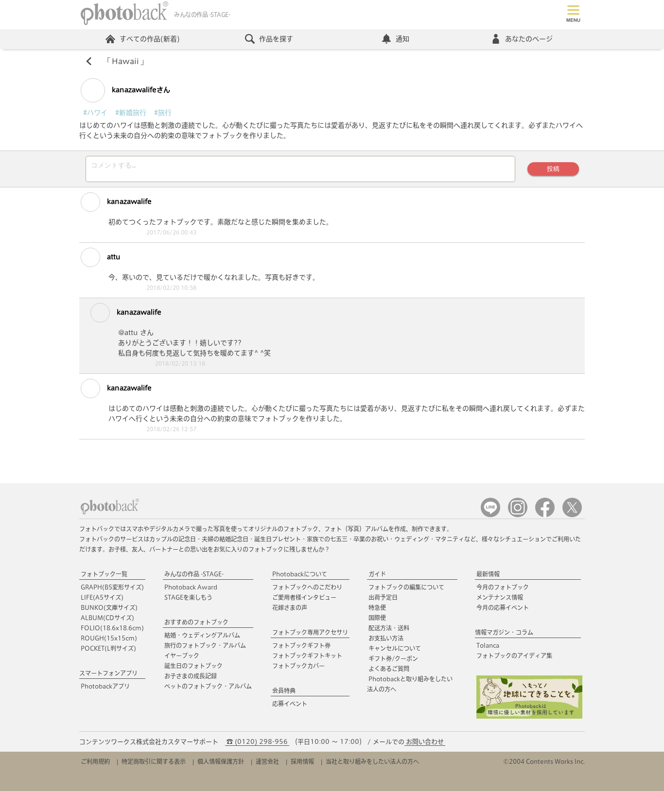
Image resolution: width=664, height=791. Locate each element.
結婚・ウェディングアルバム (202, 635)
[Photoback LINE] (490, 515)
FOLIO (112, 628)
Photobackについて (299, 574)
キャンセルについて (394, 648)
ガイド (377, 574)
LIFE (102, 597)
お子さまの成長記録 (190, 676)
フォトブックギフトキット (307, 655)
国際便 (377, 618)
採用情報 (302, 761)
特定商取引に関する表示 (154, 761)
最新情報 (488, 574)
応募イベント (289, 704)
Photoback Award (190, 587)
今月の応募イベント (502, 607)
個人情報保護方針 (220, 761)
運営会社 (267, 761)
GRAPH (112, 587)
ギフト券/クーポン (393, 658)
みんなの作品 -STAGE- (194, 574)
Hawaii (125, 61)
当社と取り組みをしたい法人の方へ (372, 761)
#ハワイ (95, 112)
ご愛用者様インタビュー (304, 597)
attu (113, 256)
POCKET (108, 648)
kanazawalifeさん (140, 89)
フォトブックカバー (298, 666)
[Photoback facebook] (545, 515)
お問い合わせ (425, 742)
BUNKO (109, 607)
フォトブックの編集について (406, 587)
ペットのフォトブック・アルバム (208, 686)
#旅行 (163, 112)
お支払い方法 (385, 638)
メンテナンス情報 (499, 597)
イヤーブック (181, 655)
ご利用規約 (95, 761)
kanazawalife (128, 201)
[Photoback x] (572, 515)
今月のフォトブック (502, 587)
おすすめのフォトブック (196, 622)
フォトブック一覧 (104, 574)
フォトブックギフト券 (301, 645)
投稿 (553, 168)
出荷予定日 (383, 597)
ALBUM (107, 618)
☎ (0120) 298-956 (257, 742)
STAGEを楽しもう (188, 597)
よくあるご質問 (388, 669)
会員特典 (284, 690)
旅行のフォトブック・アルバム (205, 645)
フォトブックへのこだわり (307, 587)
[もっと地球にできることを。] (529, 716)
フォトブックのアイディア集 (514, 655)
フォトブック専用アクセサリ (310, 632)
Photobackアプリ (105, 686)
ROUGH (109, 638)
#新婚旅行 (130, 112)
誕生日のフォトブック (193, 666)
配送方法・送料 (388, 628)
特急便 (377, 607)
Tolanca (487, 645)
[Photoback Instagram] (518, 515)
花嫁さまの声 (289, 607)
